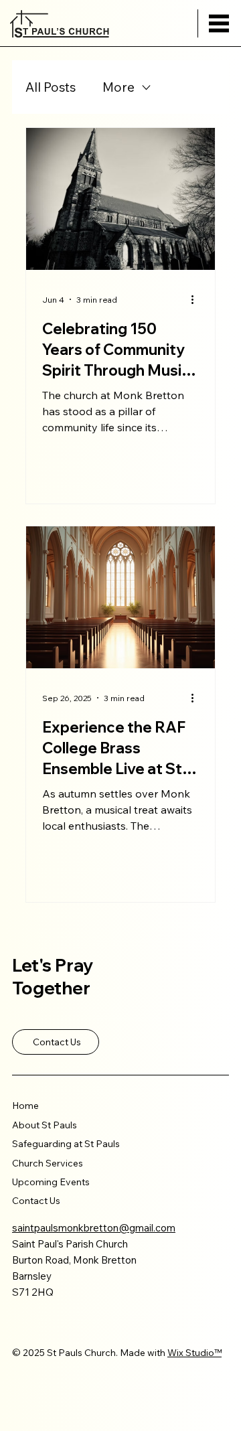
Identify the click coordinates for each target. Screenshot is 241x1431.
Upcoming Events (51, 1182)
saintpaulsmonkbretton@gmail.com (93, 1227)
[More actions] (197, 299)
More (118, 87)
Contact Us (36, 1201)
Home (25, 1106)
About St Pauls (44, 1125)
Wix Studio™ (194, 1353)
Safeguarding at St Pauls (66, 1144)
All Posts (50, 87)
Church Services (47, 1163)
